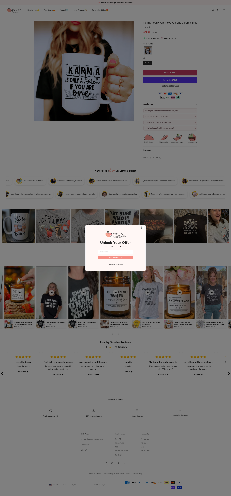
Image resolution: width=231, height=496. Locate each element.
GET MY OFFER (115, 257)
